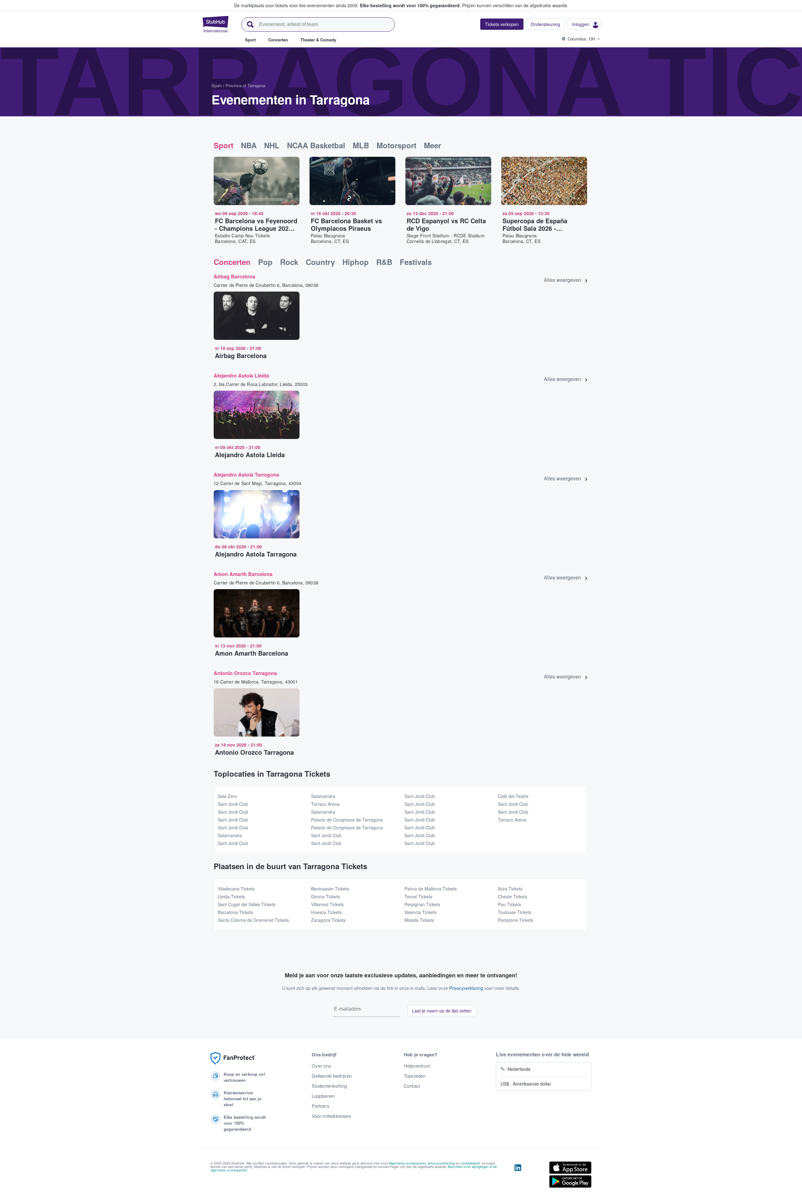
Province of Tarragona (245, 85)
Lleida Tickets (231, 896)
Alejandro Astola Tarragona (246, 474)
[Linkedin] (518, 1176)
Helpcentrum (417, 1065)
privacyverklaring (441, 1162)
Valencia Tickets (420, 912)
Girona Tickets (325, 896)
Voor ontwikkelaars (332, 1115)
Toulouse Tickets (514, 912)
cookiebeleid (470, 1162)
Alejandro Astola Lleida (241, 375)
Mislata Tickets (419, 920)
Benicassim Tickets (330, 888)
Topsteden (414, 1075)
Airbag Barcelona (234, 276)
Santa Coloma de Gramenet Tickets (253, 920)
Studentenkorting (329, 1085)
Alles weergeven (562, 280)
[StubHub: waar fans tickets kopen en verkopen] (215, 24)
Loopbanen (323, 1095)
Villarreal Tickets (327, 904)
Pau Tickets (509, 904)
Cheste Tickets (512, 896)
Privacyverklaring (466, 988)
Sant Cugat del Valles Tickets (246, 904)
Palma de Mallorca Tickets (430, 888)
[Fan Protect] (233, 1058)
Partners (321, 1105)
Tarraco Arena (325, 804)
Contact (412, 1085)
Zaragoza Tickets (328, 920)
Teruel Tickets (418, 896)
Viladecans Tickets (236, 888)
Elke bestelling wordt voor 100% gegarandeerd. (410, 5)
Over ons (321, 1065)
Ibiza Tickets (510, 888)
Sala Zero (227, 796)
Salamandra (230, 835)
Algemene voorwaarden (407, 1162)
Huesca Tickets (326, 912)
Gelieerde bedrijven (332, 1075)
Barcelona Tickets (235, 912)
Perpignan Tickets (422, 904)
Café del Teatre (513, 796)
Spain (216, 85)
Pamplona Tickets (515, 920)
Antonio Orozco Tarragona (245, 673)
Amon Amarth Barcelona (243, 574)
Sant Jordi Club (233, 804)
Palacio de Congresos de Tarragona (347, 819)
